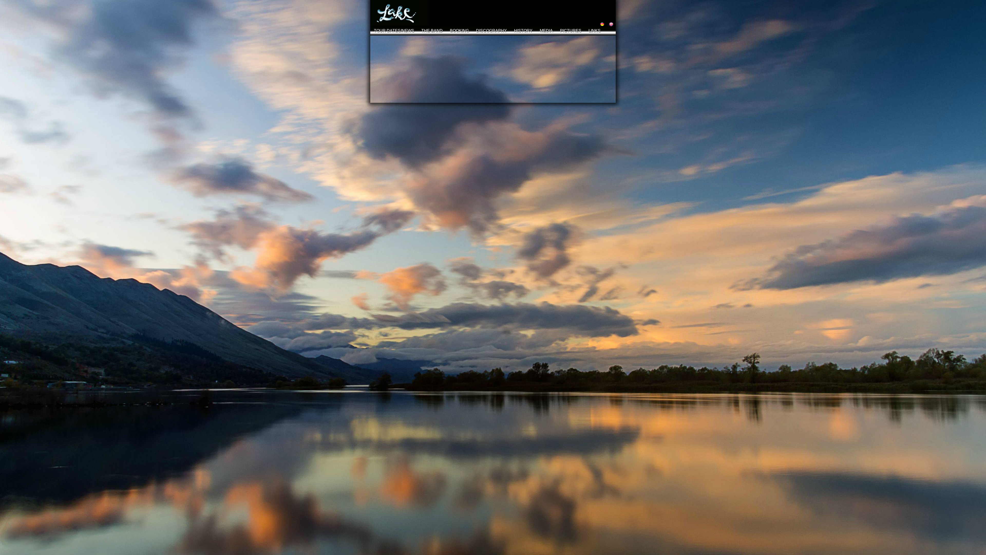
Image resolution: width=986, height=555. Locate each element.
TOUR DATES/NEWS (394, 31)
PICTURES (570, 31)
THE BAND (432, 31)
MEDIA (546, 31)
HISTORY (523, 31)
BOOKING (459, 31)
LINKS (595, 31)
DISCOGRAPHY (491, 31)
